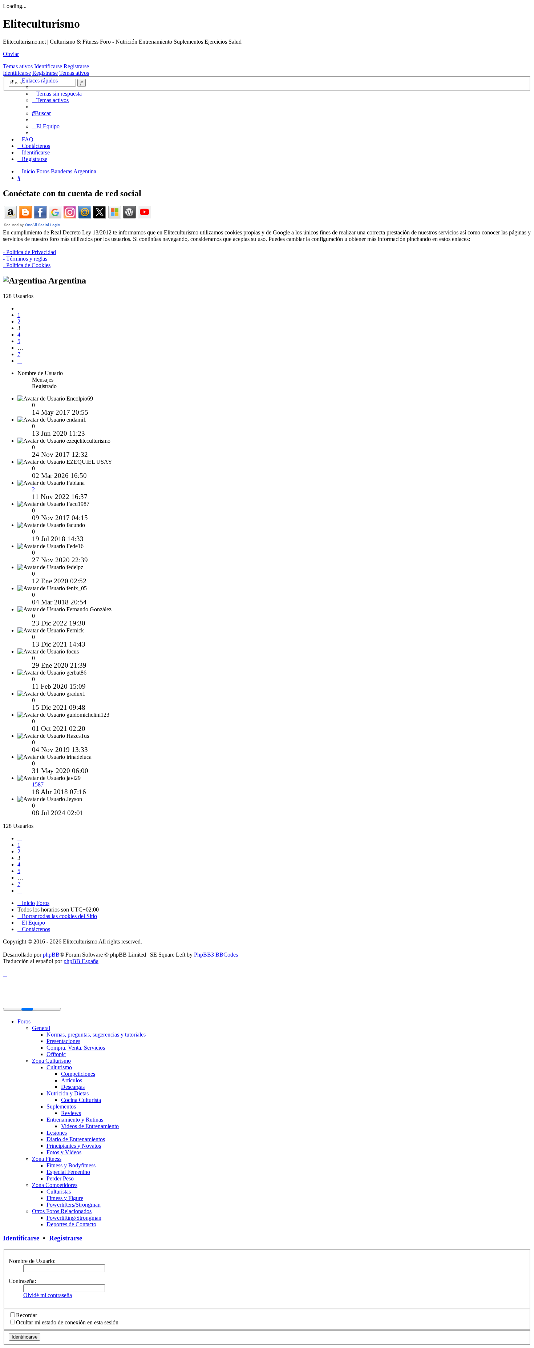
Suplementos (61, 1106)
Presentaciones (63, 1041)
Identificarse (48, 66)
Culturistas (58, 1191)
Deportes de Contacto (71, 1224)
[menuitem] (57, 93)
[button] (19, 308)
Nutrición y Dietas (67, 1093)
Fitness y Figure (64, 1198)
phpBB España (81, 961)
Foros (24, 1021)
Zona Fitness (46, 1159)
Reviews (71, 1113)
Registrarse (76, 66)
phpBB (51, 954)
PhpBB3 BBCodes (216, 954)
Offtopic (56, 1054)
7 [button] (18, 354)
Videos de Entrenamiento (90, 1126)
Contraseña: (22, 1281)
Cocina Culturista (81, 1100)
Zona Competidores (54, 1185)
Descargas (73, 1087)
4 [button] (18, 334)
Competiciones (78, 1074)
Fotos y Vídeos (63, 1152)
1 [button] (18, 315)
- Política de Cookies (26, 265)
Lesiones (56, 1133)
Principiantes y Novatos (73, 1146)
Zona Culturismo (51, 1061)
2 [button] (18, 321)
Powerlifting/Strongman (73, 1218)
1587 (38, 784)
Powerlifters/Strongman (73, 1205)
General (41, 1028)
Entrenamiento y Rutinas (74, 1119)
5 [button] (18, 341)
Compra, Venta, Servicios (75, 1048)
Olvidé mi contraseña (47, 1295)
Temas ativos (18, 66)
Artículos (71, 1080)
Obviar (11, 54)
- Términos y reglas (25, 258)
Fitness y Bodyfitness (71, 1165)
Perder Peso (60, 1178)
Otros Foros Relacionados (62, 1211)
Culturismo (59, 1067)
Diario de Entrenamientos (75, 1139)
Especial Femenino (68, 1172)
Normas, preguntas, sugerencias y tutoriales (96, 1034)
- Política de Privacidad (29, 252)
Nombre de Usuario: (32, 1261)
